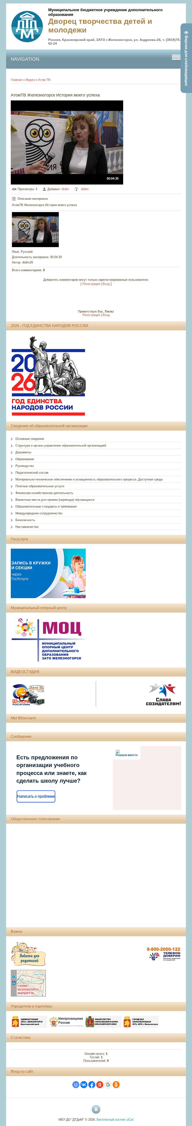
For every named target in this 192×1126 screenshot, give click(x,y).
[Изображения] (35, 229)
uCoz (130, 1119)
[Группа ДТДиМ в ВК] (96, 1109)
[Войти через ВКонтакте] (83, 1084)
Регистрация (91, 284)
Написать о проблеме (36, 796)
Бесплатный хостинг (111, 1119)
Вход (106, 284)
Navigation (25, 59)
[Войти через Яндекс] (99, 1084)
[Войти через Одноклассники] (116, 1084)
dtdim (65, 189)
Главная (16, 80)
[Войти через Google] (108, 1084)
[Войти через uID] (75, 1084)
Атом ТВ (44, 80)
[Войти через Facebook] (91, 1084)
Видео (30, 80)
